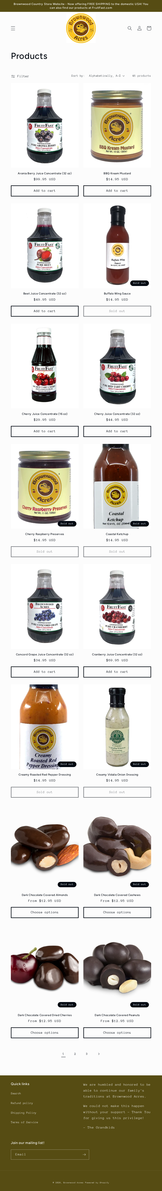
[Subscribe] (84, 1154)
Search (16, 1093)
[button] (13, 28)
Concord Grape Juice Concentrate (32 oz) (45, 654)
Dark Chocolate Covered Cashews (117, 895)
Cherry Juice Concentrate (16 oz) (45, 414)
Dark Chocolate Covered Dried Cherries (45, 1015)
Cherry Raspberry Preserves (44, 534)
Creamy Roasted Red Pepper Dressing (45, 774)
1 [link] (63, 1054)
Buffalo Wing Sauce (117, 293)
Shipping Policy (24, 1112)
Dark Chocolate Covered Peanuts (117, 1015)
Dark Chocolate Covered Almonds (45, 895)
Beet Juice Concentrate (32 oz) (44, 293)
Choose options (45, 912)
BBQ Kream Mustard (117, 173)
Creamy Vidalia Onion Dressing (117, 774)
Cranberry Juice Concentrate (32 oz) (117, 654)
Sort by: (78, 75)
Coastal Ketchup (117, 534)
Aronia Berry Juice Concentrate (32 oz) (45, 173)
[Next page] (98, 1054)
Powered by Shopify (97, 1183)
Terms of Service (24, 1122)
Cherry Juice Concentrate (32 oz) (117, 414)
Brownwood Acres (73, 1183)
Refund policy (22, 1103)
